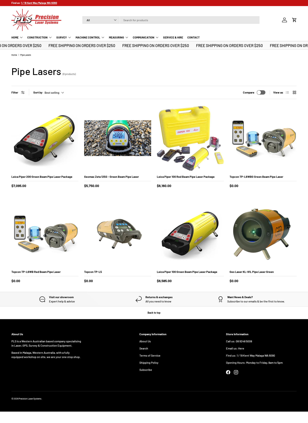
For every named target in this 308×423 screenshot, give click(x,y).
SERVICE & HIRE (173, 37)
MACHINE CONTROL (88, 37)
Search (143, 348)
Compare (248, 92)
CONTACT (193, 37)
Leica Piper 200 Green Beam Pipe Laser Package (41, 176)
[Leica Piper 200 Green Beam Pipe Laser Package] (44, 138)
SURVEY (61, 37)
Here (241, 348)
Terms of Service (149, 355)
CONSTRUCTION (37, 37)
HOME (15, 37)
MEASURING (116, 37)
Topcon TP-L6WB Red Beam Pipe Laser (36, 271)
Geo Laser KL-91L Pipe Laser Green (252, 271)
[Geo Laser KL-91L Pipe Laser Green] (263, 233)
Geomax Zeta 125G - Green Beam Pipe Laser (111, 176)
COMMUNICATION (143, 37)
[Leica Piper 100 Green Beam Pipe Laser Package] (190, 233)
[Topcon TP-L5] (117, 233)
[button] (294, 20)
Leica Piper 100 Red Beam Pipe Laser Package (186, 176)
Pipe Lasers (25, 55)
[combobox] (171, 20)
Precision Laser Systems (30, 398)
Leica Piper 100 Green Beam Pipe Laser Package (187, 271)
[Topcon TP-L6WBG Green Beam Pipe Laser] (263, 138)
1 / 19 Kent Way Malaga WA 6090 (256, 355)
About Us (145, 341)
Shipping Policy (148, 362)
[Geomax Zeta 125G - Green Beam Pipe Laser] (117, 138)
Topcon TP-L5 (93, 271)
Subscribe (145, 369)
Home (14, 55)
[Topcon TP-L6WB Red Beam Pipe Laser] (44, 233)
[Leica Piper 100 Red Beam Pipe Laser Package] (190, 138)
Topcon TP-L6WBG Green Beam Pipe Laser (256, 176)
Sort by (37, 92)
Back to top (154, 312)
